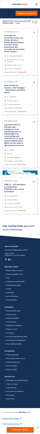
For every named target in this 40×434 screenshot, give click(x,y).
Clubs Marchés (11, 388)
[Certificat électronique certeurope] (20, 172)
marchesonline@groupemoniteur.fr (16, 250)
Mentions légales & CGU (15, 274)
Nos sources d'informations (16, 358)
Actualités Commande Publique (17, 380)
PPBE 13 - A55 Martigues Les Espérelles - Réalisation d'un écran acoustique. (14, 188)
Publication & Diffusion (14, 325)
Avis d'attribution (12, 296)
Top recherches (12, 300)
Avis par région (12, 366)
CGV (8, 278)
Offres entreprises (13, 355)
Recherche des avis (13, 362)
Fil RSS (9, 289)
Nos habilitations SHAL (14, 344)
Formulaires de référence (15, 391)
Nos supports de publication (16, 340)
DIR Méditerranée (11, 32)
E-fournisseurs (11, 322)
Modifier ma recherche (26, 13)
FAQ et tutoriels (12, 384)
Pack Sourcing (11, 314)
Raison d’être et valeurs (15, 270)
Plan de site (10, 399)
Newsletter (10, 293)
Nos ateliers (11, 395)
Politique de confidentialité (16, 281)
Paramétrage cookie (14, 285)
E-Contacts (10, 333)
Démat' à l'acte (12, 329)
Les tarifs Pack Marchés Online (17, 337)
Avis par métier (12, 369)
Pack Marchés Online (14, 311)
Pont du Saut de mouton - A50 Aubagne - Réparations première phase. (14, 89)
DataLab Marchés (13, 318)
